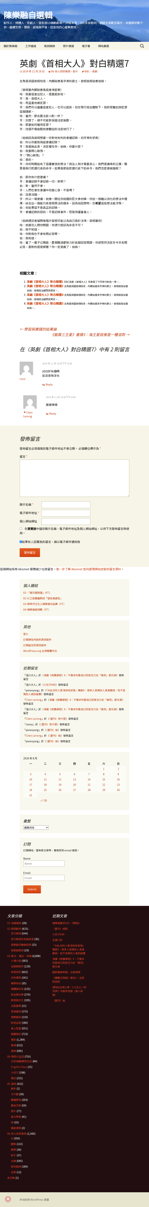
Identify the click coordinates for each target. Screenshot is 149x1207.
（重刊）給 (52, 730)
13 (74, 779)
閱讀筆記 (16, 1034)
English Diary (19, 1067)
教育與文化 (17, 1000)
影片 (75, 71)
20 (74, 784)
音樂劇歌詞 (17, 950)
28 (89, 790)
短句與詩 (16, 1166)
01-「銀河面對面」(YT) (36, 592)
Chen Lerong (28, 414)
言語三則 (57, 940)
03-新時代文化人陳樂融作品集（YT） (44, 604)
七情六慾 (16, 960)
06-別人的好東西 (60, 71)
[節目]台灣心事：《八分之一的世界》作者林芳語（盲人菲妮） (69, 991)
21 (89, 784)
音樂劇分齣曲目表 (21, 944)
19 (60, 784)
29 (103, 790)
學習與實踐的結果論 (38, 329)
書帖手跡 (16, 1105)
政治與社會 (17, 994)
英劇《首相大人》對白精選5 (45, 303)
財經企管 (16, 1022)
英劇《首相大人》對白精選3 (45, 286)
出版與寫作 (17, 966)
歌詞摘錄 (49, 46)
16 (118, 779)
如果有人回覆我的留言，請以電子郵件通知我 (51, 541)
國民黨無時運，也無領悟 (66, 972)
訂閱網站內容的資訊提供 (37, 639)
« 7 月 (44, 800)
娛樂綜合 (16, 983)
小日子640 (50, 684)
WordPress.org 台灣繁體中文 (40, 651)
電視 (13, 1045)
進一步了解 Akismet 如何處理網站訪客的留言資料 (88, 569)
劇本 (13, 1088)
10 (30, 779)
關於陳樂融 (10, 46)
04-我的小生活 (15, 1056)
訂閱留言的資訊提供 (34, 645)
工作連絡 (30, 46)
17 (30, 784)
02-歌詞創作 (14, 928)
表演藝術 (16, 1011)
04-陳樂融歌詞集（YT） (37, 609)
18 (45, 784)
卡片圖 (15, 1094)
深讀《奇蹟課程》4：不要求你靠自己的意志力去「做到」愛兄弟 (80, 675)
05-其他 (11, 1084)
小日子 (15, 1072)
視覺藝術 (16, 1017)
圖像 (13, 1144)
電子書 (86, 46)
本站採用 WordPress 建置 (34, 1199)
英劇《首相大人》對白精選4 (45, 294)
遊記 (13, 1078)
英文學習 (16, 1116)
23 (118, 784)
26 (60, 790)
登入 (25, 634)
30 (118, 790)
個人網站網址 (28, 521)
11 (45, 779)
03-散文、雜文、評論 (19, 956)
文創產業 (16, 1006)
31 (30, 795)
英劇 (94, 71)
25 (45, 790)
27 (74, 790)
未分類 (11, 1178)
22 (103, 784)
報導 (13, 1149)
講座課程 (16, 1128)
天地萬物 (16, 977)
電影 (13, 1039)
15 (103, 779)
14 (89, 779)
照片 (13, 1111)
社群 (13, 1172)
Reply (49, 384)
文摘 (13, 1161)
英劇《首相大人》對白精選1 (45, 281)
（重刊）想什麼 (57, 718)
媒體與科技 (17, 989)
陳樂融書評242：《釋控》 (66, 923)
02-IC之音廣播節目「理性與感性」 (43, 598)
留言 (23, 456)
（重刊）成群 (60, 928)
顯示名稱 (26, 504)
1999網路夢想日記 (21, 1061)
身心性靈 (16, 1028)
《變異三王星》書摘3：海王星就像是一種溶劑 (89, 334)
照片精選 (68, 46)
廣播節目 (16, 1100)
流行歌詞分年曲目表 (22, 939)
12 (60, 779)
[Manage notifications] (8, 1199)
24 (30, 790)
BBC (87, 71)
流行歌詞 (16, 933)
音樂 (13, 1051)
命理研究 (16, 972)
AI (12, 1138)
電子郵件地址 (29, 513)
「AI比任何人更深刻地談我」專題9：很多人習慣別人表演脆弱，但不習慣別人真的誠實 (68, 949)
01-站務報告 (14, 923)
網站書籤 (103, 46)
